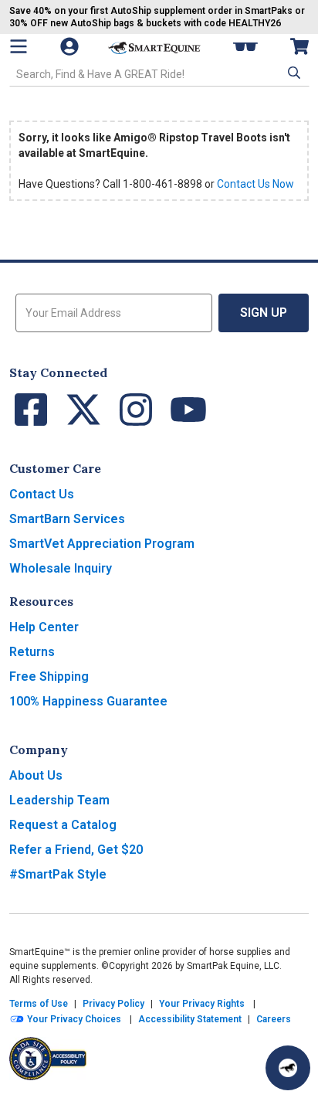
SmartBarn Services (67, 519)
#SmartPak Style (58, 874)
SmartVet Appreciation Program (102, 543)
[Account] (71, 46)
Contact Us (41, 494)
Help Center (44, 627)
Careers (273, 1019)
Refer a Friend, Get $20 (76, 849)
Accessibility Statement (190, 1019)
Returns (32, 651)
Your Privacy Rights (202, 1003)
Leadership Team (59, 800)
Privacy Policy (113, 1003)
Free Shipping (49, 676)
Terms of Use (38, 1003)
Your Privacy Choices (73, 1019)
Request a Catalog (63, 825)
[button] (292, 72)
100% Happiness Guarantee (88, 701)
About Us (36, 775)
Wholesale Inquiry (60, 568)
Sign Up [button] (263, 312)
